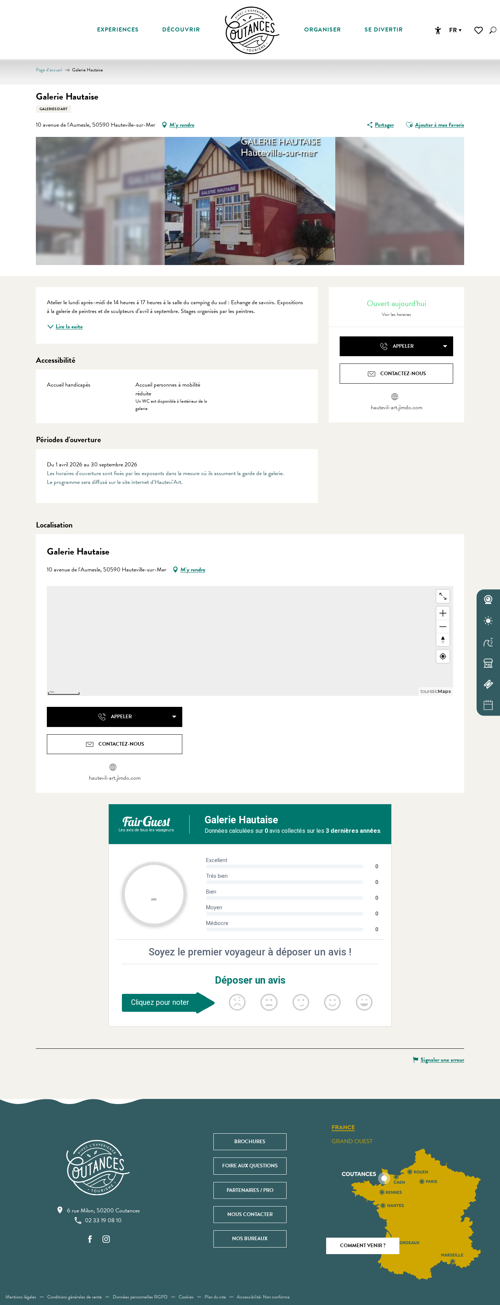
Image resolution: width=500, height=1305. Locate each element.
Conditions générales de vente (74, 1297)
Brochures (249, 1141)
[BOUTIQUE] (488, 663)
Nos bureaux (250, 1238)
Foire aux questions (250, 1166)
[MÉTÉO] (488, 620)
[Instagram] (106, 1239)
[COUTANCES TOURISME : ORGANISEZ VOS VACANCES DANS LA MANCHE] (252, 30)
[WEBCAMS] (488, 600)
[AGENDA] (488, 705)
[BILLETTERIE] (488, 684)
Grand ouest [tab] (352, 1141)
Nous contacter (250, 1214)
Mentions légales (20, 1297)
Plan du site (215, 1297)
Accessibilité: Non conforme (263, 1297)
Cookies (186, 1297)
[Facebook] (90, 1239)
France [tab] (343, 1128)
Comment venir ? (362, 1245)
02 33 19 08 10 (103, 1220)
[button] (492, 30)
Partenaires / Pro (250, 1190)
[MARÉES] (488, 642)
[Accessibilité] (438, 30)
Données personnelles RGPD (140, 1297)
